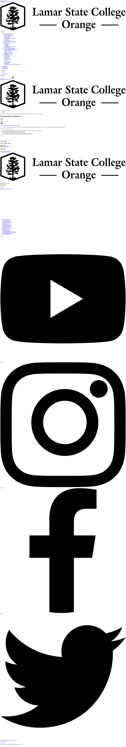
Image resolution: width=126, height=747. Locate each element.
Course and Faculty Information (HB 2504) (9, 232)
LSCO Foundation (7, 61)
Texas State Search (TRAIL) (6, 225)
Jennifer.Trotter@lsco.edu (7, 146)
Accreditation (6, 59)
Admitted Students (7, 47)
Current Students (5, 65)
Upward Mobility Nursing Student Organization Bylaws (11, 125)
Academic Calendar (7, 37)
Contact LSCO (6, 63)
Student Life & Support (6, 48)
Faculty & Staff (4, 66)
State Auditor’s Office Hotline (7, 226)
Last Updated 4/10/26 (3, 741)
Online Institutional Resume (6, 233)
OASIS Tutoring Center (8, 50)
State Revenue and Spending (6, 228)
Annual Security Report (6, 234)
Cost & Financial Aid (7, 43)
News (5, 60)
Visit (3, 71)
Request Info (4, 70)
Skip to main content (3, 0)
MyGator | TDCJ (5, 73)
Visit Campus (6, 45)
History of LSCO (7, 56)
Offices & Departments (6, 220)
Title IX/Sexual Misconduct (6, 230)
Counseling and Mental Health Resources (8, 231)
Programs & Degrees (5, 33)
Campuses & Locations (8, 55)
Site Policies (2, 742)
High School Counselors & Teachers (10, 46)
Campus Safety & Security (8, 53)
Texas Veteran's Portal (5, 227)
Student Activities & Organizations (15, 113)
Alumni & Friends (5, 67)
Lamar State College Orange (13, 744)
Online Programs (7, 36)
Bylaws (1, 135)
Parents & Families (5, 68)
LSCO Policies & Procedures (6, 221)
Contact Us (2, 187)
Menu (2, 122)
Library (5, 51)
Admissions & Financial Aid (6, 41)
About (3, 54)
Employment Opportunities (6, 222)
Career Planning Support (8, 52)
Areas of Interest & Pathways (8, 35)
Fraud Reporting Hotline (6, 229)
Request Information (3, 151)
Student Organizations (24, 113)
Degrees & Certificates (7, 34)
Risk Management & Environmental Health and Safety (12, 64)
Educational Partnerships (8, 40)
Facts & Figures (6, 57)
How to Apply (6, 42)
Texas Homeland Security (6, 224)
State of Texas (4, 223)
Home (1, 113)
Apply (3, 112)
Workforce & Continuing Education (9, 38)
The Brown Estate (7, 62)
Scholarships (6, 44)
